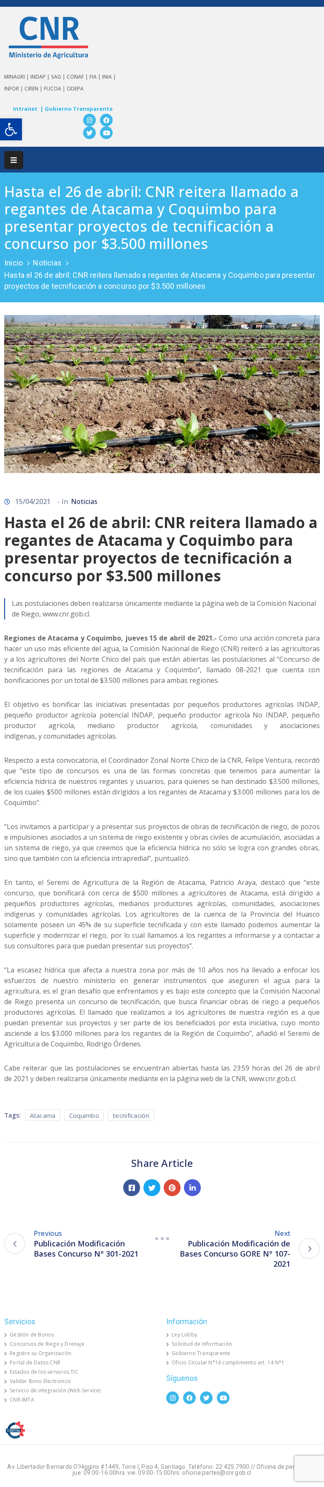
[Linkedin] (192, 1187)
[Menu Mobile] (13, 160)
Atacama (43, 1115)
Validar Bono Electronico (40, 1381)
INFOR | (14, 88)
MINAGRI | (17, 76)
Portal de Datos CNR (35, 1362)
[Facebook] (106, 120)
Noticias (47, 262)
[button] (11, 129)
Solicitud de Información (202, 1343)
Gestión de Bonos (32, 1334)
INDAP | (40, 76)
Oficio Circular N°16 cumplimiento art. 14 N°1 (228, 1362)
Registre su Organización (40, 1353)
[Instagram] (89, 120)
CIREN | (34, 88)
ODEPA (75, 88)
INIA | (109, 76)
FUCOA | (55, 88)
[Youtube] (106, 132)
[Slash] (162, 1238)
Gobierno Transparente (201, 1353)
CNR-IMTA (22, 1399)
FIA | (95, 76)
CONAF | (78, 76)
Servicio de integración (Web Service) (55, 1390)
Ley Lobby (184, 1334)
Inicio (13, 262)
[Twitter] (89, 132)
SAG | (59, 76)
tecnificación (131, 1115)
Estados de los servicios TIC (44, 1371)
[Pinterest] (172, 1187)
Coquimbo (84, 1115)
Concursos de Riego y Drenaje (47, 1343)
